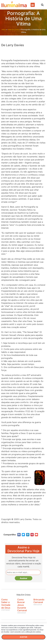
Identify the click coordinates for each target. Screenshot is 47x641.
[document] (23, 320)
